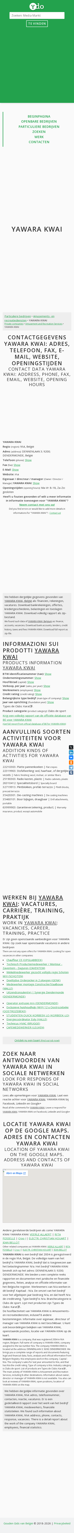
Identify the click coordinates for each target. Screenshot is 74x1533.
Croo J (22, 1238)
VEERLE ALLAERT (41, 1234)
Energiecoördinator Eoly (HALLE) (26, 1019)
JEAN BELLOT (11, 1242)
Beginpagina (39, 116)
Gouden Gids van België (18, 1523)
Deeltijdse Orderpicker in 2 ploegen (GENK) (33, 980)
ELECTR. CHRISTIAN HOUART (47, 1238)
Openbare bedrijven (39, 121)
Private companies (13, 323)
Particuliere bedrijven (38, 126)
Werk (39, 137)
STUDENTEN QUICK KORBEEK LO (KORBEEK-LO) (37, 1015)
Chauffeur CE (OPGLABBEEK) (24, 960)
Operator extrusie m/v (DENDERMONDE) (32, 1003)
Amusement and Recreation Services (43, 323)
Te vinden (37, 23)
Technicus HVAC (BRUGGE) (23, 1023)
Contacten (39, 142)
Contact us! (55, 512)
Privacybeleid (62, 1523)
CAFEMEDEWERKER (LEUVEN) (25, 1027)
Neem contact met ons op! (37, 504)
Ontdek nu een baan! (37, 1040)
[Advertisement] (37, 64)
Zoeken (39, 131)
